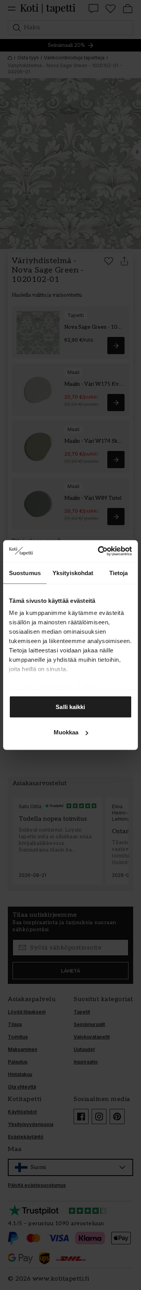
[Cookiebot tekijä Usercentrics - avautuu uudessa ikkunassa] (99, 551)
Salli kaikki (70, 706)
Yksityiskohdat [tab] (72, 572)
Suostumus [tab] (25, 572)
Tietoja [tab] (118, 572)
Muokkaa (66, 732)
